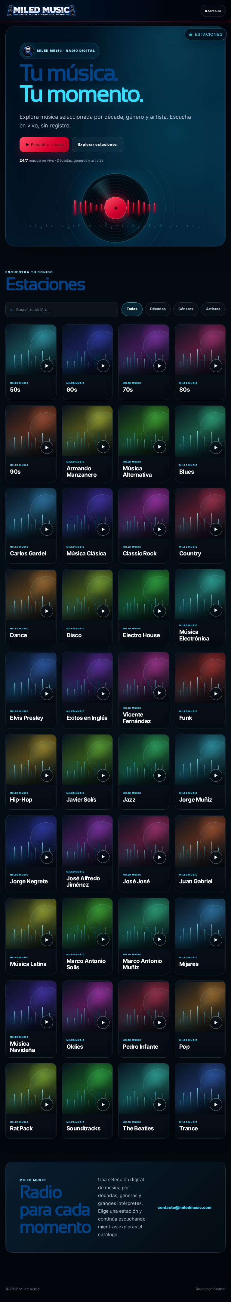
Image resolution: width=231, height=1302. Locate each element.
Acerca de (213, 11)
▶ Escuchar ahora (44, 144)
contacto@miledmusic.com (184, 1207)
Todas (132, 309)
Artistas (213, 309)
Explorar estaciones (97, 144)
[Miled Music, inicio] (41, 11)
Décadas (158, 309)
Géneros (185, 309)
